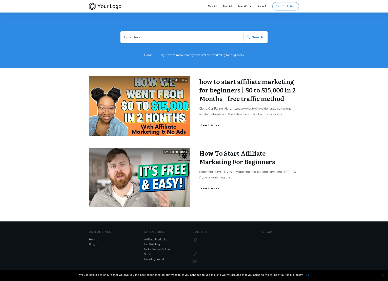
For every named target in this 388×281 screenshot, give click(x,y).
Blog (92, 244)
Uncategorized (154, 259)
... (285, 114)
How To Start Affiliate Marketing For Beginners (237, 157)
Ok (307, 274)
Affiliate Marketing (175, 80)
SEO (147, 254)
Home (93, 239)
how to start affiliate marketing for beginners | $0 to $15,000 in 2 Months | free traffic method (247, 90)
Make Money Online (157, 249)
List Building (152, 244)
